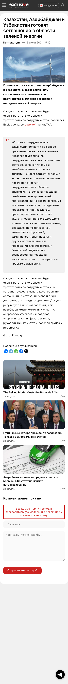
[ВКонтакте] (6, 351)
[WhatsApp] (16, 351)
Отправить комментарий (22, 570)
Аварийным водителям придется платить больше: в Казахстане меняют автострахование (30, 481)
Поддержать (50, 5)
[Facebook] (21, 351)
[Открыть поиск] (62, 5)
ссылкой (31, 124)
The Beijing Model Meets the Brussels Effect (31, 392)
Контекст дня (12, 42)
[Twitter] (26, 351)
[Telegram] (11, 351)
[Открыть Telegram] (60, 674)
